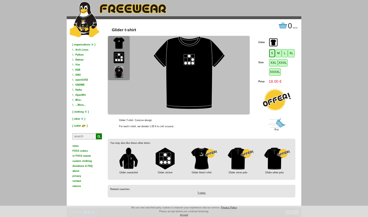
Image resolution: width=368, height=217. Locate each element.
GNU (78, 74)
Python (79, 54)
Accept (184, 215)
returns (76, 186)
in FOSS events (81, 155)
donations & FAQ (82, 166)
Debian (79, 59)
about (75, 171)
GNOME (80, 84)
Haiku (78, 89)
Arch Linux (81, 49)
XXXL (283, 62)
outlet (77, 125)
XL (291, 53)
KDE (77, 69)
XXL (273, 62)
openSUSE (81, 79)
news (75, 145)
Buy (276, 129)
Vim (77, 64)
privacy (76, 175)
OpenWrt (80, 94)
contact (76, 180)
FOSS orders (80, 150)
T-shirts (201, 193)
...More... (80, 104)
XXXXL (275, 72)
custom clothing (82, 161)
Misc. (78, 99)
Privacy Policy (229, 207)
